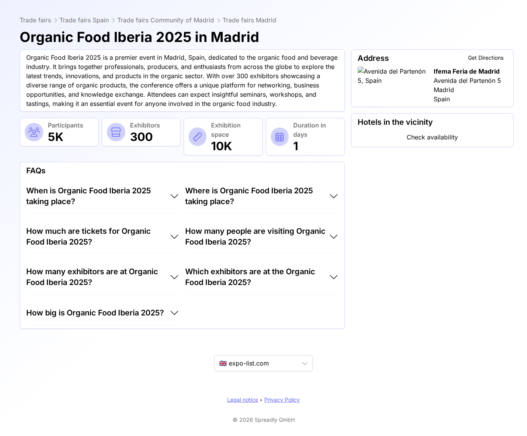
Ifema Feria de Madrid (467, 71)
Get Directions (485, 57)
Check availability (432, 137)
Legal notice (242, 399)
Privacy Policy (282, 399)
